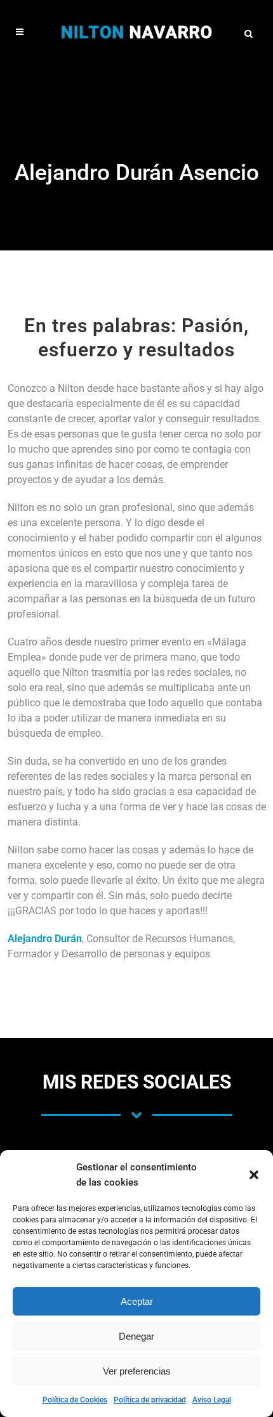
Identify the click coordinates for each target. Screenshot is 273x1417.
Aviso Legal (211, 1399)
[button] (254, 1174)
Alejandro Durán (45, 939)
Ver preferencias (137, 1371)
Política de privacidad (150, 1399)
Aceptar (137, 1301)
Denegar (136, 1336)
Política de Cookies (75, 1399)
